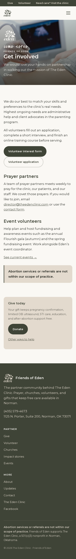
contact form (14, 209)
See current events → (20, 257)
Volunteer (24, 3)
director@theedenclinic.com (26, 204)
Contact (9, 495)
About (8, 482)
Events (8, 463)
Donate (18, 329)
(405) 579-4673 (15, 411)
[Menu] (68, 13)
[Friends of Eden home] (7, 13)
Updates (10, 488)
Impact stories (14, 456)
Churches (10, 449)
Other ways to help (21, 339)
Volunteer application (23, 162)
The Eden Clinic (14, 502)
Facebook (11, 509)
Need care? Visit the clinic (52, 3)
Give (10, 3)
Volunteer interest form (25, 151)
